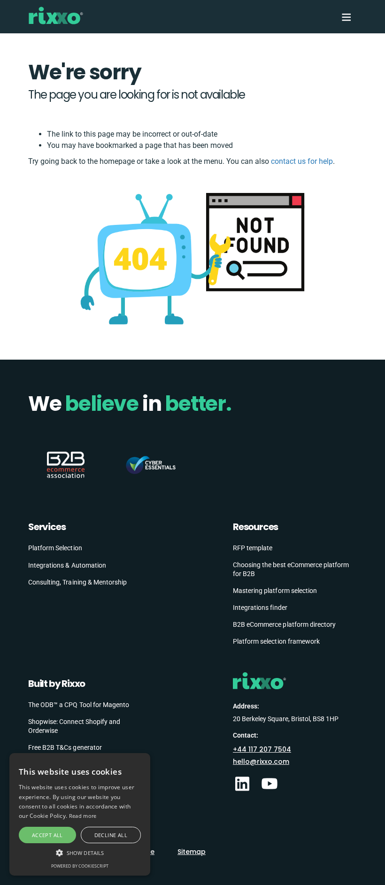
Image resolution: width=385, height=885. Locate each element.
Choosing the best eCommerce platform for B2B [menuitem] (291, 569)
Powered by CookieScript (79, 866)
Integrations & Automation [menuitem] (67, 565)
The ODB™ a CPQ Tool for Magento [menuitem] (78, 704)
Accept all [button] (47, 835)
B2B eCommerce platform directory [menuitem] (284, 624)
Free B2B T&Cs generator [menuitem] (65, 747)
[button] (80, 852)
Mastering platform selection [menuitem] (275, 590)
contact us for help (302, 161)
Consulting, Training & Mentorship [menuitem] (77, 582)
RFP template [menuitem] (252, 548)
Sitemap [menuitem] (191, 851)
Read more (83, 815)
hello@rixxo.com (261, 761)
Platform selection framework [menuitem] (276, 641)
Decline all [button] (110, 835)
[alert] (79, 814)
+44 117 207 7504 (262, 749)
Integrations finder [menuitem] (260, 607)
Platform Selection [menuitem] (55, 548)
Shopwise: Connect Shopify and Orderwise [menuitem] (74, 726)
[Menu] (345, 17)
